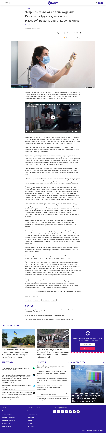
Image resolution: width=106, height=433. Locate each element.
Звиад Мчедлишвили (31, 25)
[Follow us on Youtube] (62, 411)
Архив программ (6, 426)
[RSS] (74, 411)
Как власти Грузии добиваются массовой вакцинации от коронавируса (51, 104)
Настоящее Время (33, 106)
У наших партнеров (32, 414)
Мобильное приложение (8, 420)
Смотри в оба (78, 362)
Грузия (27, 8)
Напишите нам (6, 423)
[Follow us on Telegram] (70, 411)
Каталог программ (7, 414)
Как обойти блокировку (8, 417)
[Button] (59, 33)
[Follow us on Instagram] (66, 411)
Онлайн (29, 420)
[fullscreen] (79, 131)
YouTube (29, 423)
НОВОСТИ (41, 362)
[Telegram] (95, 3)
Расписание (30, 426)
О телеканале (6, 411)
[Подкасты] (78, 411)
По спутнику (30, 417)
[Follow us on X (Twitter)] (58, 411)
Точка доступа (31, 411)
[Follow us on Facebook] (54, 411)
